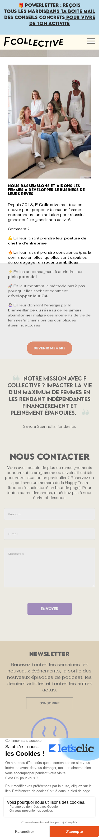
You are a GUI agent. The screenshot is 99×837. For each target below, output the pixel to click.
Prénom (14, 514)
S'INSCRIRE (50, 703)
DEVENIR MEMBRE (49, 348)
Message (16, 554)
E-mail (13, 534)
